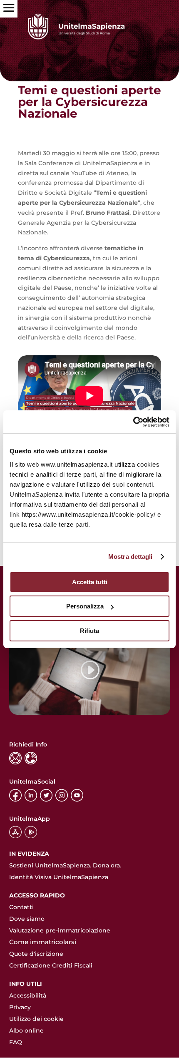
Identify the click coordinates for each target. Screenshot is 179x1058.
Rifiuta (89, 630)
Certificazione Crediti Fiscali (50, 965)
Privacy (20, 1007)
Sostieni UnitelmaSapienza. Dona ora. (65, 865)
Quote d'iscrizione (36, 953)
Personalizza (85, 606)
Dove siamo (27, 918)
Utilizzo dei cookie (36, 1019)
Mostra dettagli (130, 556)
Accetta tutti (89, 582)
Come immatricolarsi (42, 942)
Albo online (26, 1030)
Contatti (21, 907)
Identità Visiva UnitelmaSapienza (58, 877)
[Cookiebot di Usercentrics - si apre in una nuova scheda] (133, 422)
